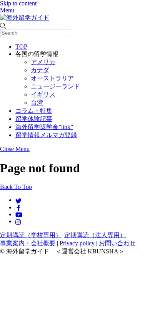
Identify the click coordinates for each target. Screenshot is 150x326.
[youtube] (18, 214)
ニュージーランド (55, 86)
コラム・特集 (33, 110)
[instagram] (18, 221)
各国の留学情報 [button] (36, 54)
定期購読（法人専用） (95, 235)
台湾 (37, 102)
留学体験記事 (33, 118)
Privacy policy (77, 243)
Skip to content (18, 3)
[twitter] (18, 200)
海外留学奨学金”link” (44, 127)
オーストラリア (52, 78)
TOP (21, 46)
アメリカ (43, 62)
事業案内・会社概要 (27, 243)
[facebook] (18, 207)
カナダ (40, 70)
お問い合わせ (117, 243)
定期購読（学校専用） (31, 235)
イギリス (43, 94)
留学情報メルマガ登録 (46, 135)
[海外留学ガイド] (24, 17)
